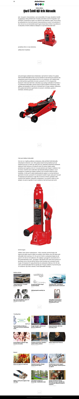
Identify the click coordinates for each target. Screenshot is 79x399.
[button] (14, 1)
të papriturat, (21, 18)
